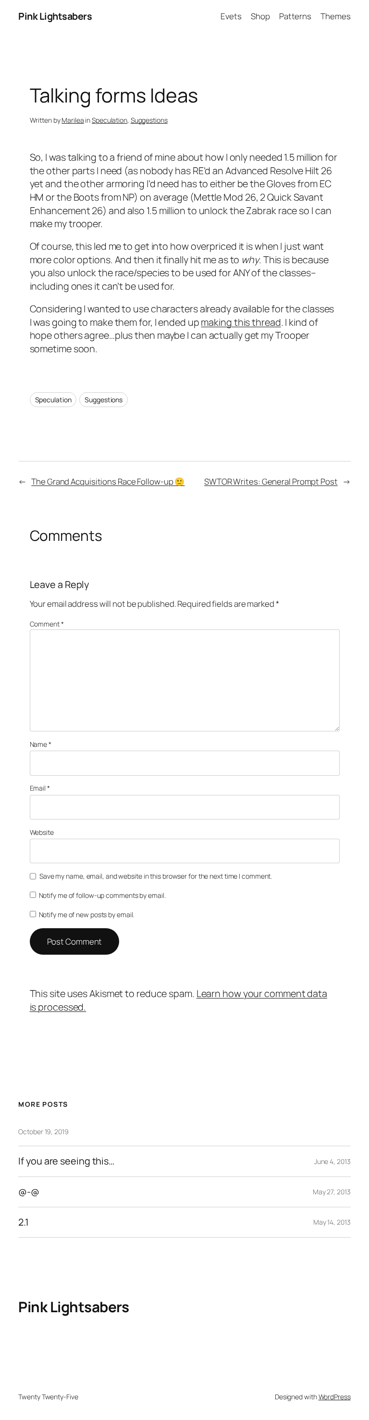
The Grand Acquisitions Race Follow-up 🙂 (107, 481)
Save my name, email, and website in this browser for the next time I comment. (155, 876)
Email (40, 788)
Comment (47, 623)
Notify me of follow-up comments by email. (102, 895)
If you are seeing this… (66, 1161)
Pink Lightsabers (55, 16)
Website (42, 832)
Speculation (109, 120)
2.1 (23, 1222)
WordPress (335, 1396)
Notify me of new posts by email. (87, 914)
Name (40, 744)
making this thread (241, 322)
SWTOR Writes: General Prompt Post (271, 481)
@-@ (28, 1192)
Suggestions (149, 120)
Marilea (73, 120)
